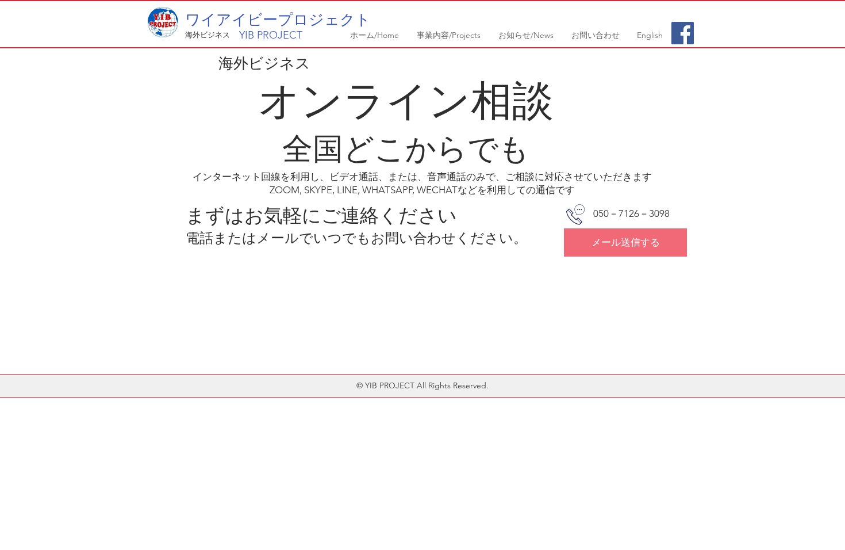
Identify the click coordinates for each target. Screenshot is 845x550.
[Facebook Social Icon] (682, 33)
